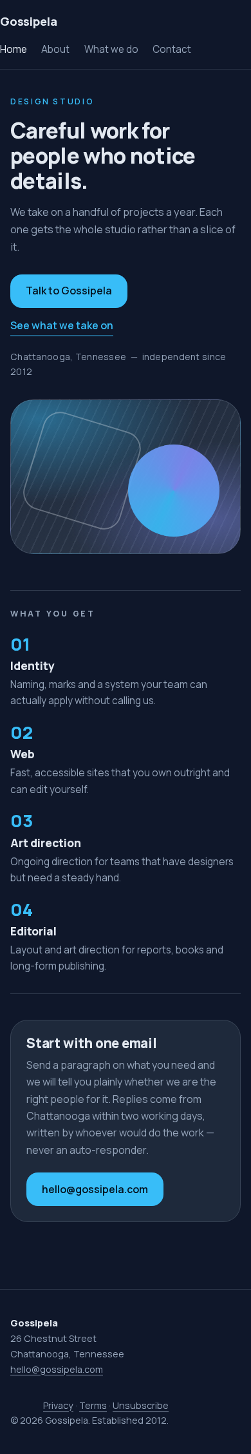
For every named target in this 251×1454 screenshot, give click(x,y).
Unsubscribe (141, 1405)
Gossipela (28, 21)
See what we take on (61, 325)
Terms (93, 1405)
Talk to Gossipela (69, 290)
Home (13, 49)
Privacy (58, 1405)
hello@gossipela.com (95, 1189)
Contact (172, 49)
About (55, 49)
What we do (111, 49)
